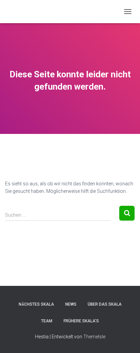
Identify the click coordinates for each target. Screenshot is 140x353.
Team (46, 321)
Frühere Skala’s (81, 321)
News (70, 304)
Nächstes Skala (36, 304)
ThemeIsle (94, 336)
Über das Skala (105, 304)
